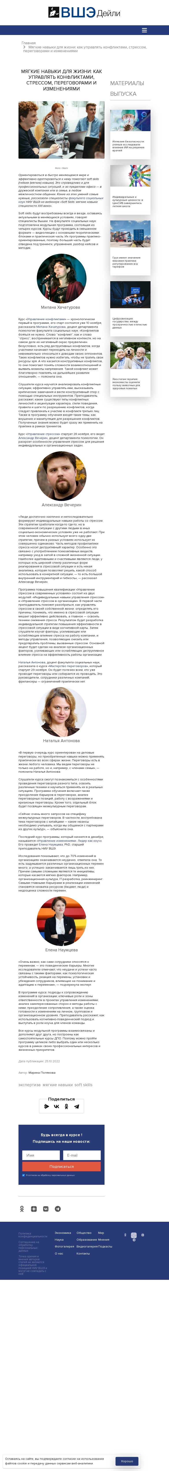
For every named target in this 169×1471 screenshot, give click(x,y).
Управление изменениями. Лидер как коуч (69, 841)
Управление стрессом (43, 434)
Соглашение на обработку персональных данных (28, 1246)
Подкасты (105, 1246)
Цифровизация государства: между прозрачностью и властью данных (129, 323)
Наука (59, 1240)
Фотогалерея (64, 1246)
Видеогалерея (86, 1246)
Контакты (83, 1253)
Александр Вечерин (33, 438)
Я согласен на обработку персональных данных (50, 1175)
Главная (29, 43)
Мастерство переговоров (68, 666)
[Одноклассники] (66, 1106)
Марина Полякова (42, 1073)
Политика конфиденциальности (32, 1235)
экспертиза (29, 1085)
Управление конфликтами (46, 319)
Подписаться (62, 1166)
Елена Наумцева (51, 844)
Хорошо (127, 1461)
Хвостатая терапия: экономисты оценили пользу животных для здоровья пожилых (126, 384)
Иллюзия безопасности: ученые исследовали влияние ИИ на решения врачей (128, 146)
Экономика (63, 1233)
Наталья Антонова (31, 662)
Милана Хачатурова (51, 327)
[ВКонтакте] (56, 1106)
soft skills (83, 1085)
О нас (59, 1253)
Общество (84, 1233)
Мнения (103, 1240)
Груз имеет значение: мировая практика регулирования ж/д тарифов (126, 262)
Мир (101, 1233)
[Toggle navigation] (145, 30)
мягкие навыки (58, 1085)
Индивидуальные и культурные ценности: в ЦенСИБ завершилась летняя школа (127, 201)
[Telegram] (76, 1106)
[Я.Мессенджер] (46, 1106)
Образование (86, 1240)
